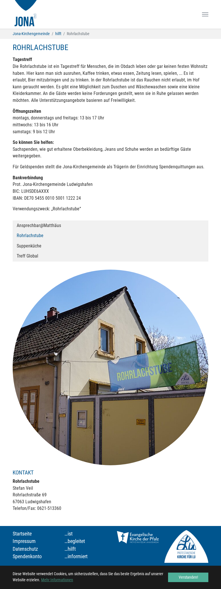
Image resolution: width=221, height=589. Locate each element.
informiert (77, 556)
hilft (72, 549)
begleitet (76, 541)
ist (70, 534)
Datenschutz (25, 549)
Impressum (24, 541)
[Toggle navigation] (205, 14)
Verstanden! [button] (188, 577)
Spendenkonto (27, 556)
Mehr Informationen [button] (57, 579)
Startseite (22, 534)
